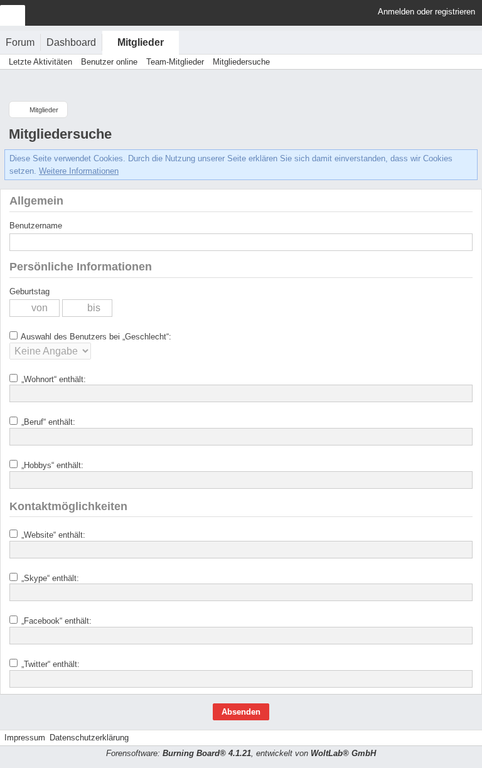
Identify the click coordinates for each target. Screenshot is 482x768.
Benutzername (35, 225)
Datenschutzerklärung (89, 737)
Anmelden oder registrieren (426, 11)
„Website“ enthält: (52, 535)
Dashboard (71, 42)
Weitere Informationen (79, 171)
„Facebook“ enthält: (55, 621)
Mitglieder (140, 42)
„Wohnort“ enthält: (52, 379)
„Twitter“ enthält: (49, 664)
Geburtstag (29, 291)
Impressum (24, 737)
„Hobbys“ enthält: (51, 465)
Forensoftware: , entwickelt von (241, 753)
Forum (20, 42)
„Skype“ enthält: (49, 578)
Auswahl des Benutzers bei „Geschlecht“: (95, 336)
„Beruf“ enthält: (47, 422)
